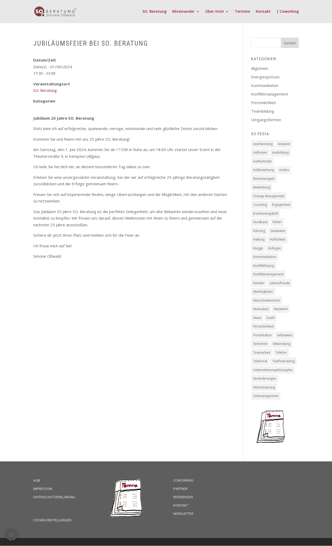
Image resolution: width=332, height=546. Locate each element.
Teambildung (262, 111)
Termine (242, 12)
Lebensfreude (279, 283)
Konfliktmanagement (269, 94)
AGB (36, 480)
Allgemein (259, 68)
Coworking (183, 480)
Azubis (284, 170)
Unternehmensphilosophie (273, 370)
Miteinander (183, 12)
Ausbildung (280, 152)
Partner (180, 488)
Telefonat (260, 361)
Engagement (281, 204)
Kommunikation (264, 85)
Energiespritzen (265, 76)
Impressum (42, 488)
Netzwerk (281, 309)
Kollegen (274, 248)
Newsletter (183, 513)
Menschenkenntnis (266, 300)
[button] (11, 534)
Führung (259, 231)
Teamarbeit (261, 352)
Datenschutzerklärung (54, 497)
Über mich (214, 12)
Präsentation (262, 335)
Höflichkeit (277, 239)
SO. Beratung (154, 12)
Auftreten (260, 152)
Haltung (259, 239)
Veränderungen (264, 378)
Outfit (270, 318)
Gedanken (277, 231)
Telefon (281, 352)
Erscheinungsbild (265, 213)
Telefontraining (283, 361)
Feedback (260, 222)
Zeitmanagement (265, 396)
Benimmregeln (264, 178)
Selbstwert (284, 335)
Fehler (277, 222)
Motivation (261, 309)
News (257, 318)
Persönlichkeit (263, 102)
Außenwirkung (263, 170)
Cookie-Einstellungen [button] (52, 520)
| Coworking (287, 12)
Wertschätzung (264, 387)
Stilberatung (281, 344)
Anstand (284, 144)
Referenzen (183, 497)
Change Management (268, 196)
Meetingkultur (263, 291)
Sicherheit (260, 344)
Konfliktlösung (263, 265)
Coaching (260, 204)
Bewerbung (261, 187)
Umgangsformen (266, 119)
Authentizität (262, 161)
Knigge (258, 248)
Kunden (258, 283)
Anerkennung (263, 144)
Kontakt (263, 12)
